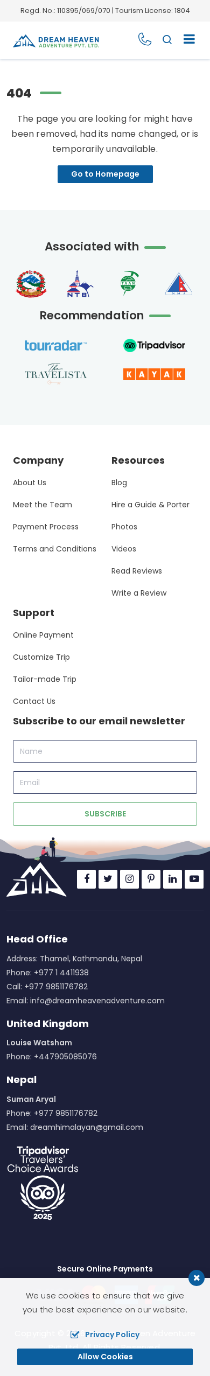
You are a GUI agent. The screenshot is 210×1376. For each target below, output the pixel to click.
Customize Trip (41, 657)
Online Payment (43, 635)
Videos (123, 548)
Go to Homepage (105, 174)
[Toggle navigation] (185, 40)
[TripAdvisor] (42, 1182)
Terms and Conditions (54, 548)
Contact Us (34, 701)
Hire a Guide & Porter (150, 504)
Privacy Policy (112, 1334)
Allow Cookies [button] (105, 1356)
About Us (29, 482)
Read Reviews (136, 570)
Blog (119, 482)
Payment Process (46, 526)
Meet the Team (42, 504)
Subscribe (105, 813)
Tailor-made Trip (44, 679)
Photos (124, 526)
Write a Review (138, 593)
